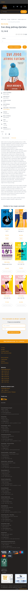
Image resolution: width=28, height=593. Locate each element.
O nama (3, 347)
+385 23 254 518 (5, 376)
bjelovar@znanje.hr (6, 510)
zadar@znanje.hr (5, 466)
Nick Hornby (7, 229)
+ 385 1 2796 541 (5, 544)
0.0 (26, 34)
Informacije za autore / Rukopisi (8, 392)
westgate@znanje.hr (6, 492)
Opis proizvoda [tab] (5, 137)
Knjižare (3, 2)
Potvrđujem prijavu (14, 332)
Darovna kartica (4, 363)
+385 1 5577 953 (5, 382)
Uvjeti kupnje (4, 359)
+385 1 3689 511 (5, 390)
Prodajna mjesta (5, 351)
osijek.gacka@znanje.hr (7, 501)
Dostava (3, 361)
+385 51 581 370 (5, 473)
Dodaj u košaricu (14, 47)
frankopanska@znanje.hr (7, 483)
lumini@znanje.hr (5, 457)
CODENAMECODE (23, 588)
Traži (23, 11)
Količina (4, 38)
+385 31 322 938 (5, 500)
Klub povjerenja (4, 357)
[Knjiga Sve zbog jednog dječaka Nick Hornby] (2, 134)
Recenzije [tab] (14, 137)
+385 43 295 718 (5, 371)
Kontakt (3, 349)
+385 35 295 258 (5, 378)
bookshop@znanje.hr (6, 412)
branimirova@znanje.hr (7, 546)
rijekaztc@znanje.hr (6, 474)
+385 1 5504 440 (5, 373)
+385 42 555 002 (5, 455)
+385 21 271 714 (5, 446)
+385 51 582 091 (5, 374)
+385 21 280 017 (5, 526)
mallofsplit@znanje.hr (6, 528)
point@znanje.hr (5, 537)
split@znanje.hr (5, 448)
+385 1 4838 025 (5, 517)
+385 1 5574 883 (5, 482)
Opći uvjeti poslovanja (6, 353)
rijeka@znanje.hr (5, 430)
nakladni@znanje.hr (5, 388)
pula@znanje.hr (5, 421)
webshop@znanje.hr (5, 369)
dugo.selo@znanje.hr (6, 519)
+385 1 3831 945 (5, 535)
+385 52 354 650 (5, 380)
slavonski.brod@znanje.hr (7, 439)
